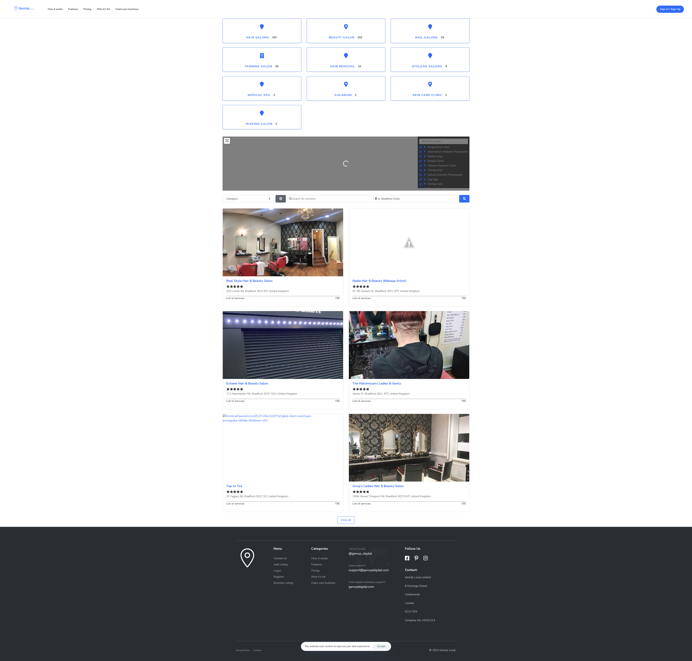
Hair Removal (342, 66)
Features (73, 9)
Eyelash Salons (427, 66)
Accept (381, 646)
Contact (257, 650)
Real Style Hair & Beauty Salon (249, 281)
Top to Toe (234, 486)
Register (279, 577)
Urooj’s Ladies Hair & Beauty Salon (378, 486)
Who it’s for (103, 9)
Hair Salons (257, 37)
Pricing (87, 9)
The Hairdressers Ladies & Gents (376, 383)
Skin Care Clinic (427, 95)
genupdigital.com (361, 587)
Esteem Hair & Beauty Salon (247, 383)
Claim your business (127, 9)
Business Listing (283, 583)
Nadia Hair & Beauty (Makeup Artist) (379, 281)
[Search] (464, 199)
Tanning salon (258, 66)
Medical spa (259, 95)
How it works (55, 9)
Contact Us (280, 558)
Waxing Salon (259, 124)
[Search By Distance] (281, 199)
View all (346, 520)
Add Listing (281, 564)
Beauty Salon (341, 37)
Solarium (343, 95)
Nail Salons (426, 37)
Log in (277, 570)
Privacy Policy (243, 650)
